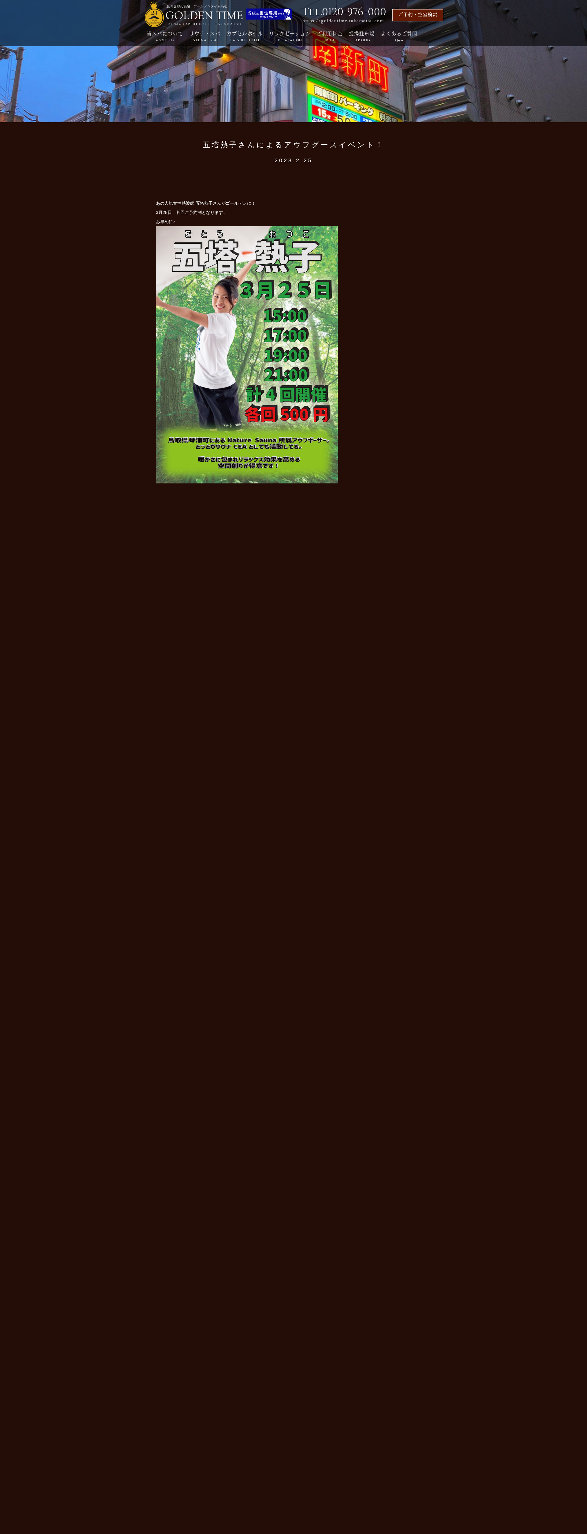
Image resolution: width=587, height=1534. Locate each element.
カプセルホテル (245, 37)
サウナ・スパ (204, 37)
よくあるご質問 (399, 37)
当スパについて (165, 37)
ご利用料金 (330, 37)
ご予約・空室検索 (417, 15)
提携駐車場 (362, 37)
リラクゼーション (290, 37)
